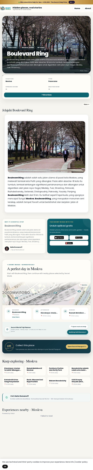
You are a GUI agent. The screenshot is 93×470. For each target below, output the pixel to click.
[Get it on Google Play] (78, 237)
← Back (10, 43)
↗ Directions (46, 95)
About (88, 8)
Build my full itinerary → (77, 332)
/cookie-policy (80, 462)
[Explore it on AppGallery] (69, 243)
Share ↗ (86, 104)
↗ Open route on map (78, 326)
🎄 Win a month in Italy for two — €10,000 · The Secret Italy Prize (45, 2)
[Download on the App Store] (59, 237)
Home (77, 8)
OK (5, 466)
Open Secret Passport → (77, 346)
